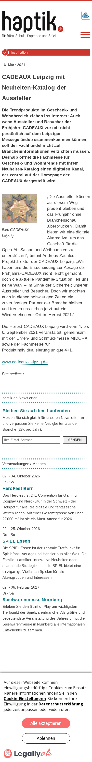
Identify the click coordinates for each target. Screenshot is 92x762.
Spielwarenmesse (32, 599)
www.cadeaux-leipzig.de (25, 362)
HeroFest (18, 488)
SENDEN (74, 440)
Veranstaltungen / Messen (24, 464)
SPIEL (16, 541)
